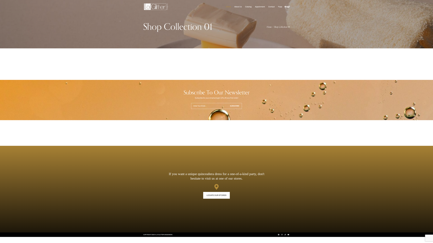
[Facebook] (278, 234)
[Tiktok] (285, 234)
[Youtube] (288, 234)
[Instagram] (282, 234)
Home (269, 27)
